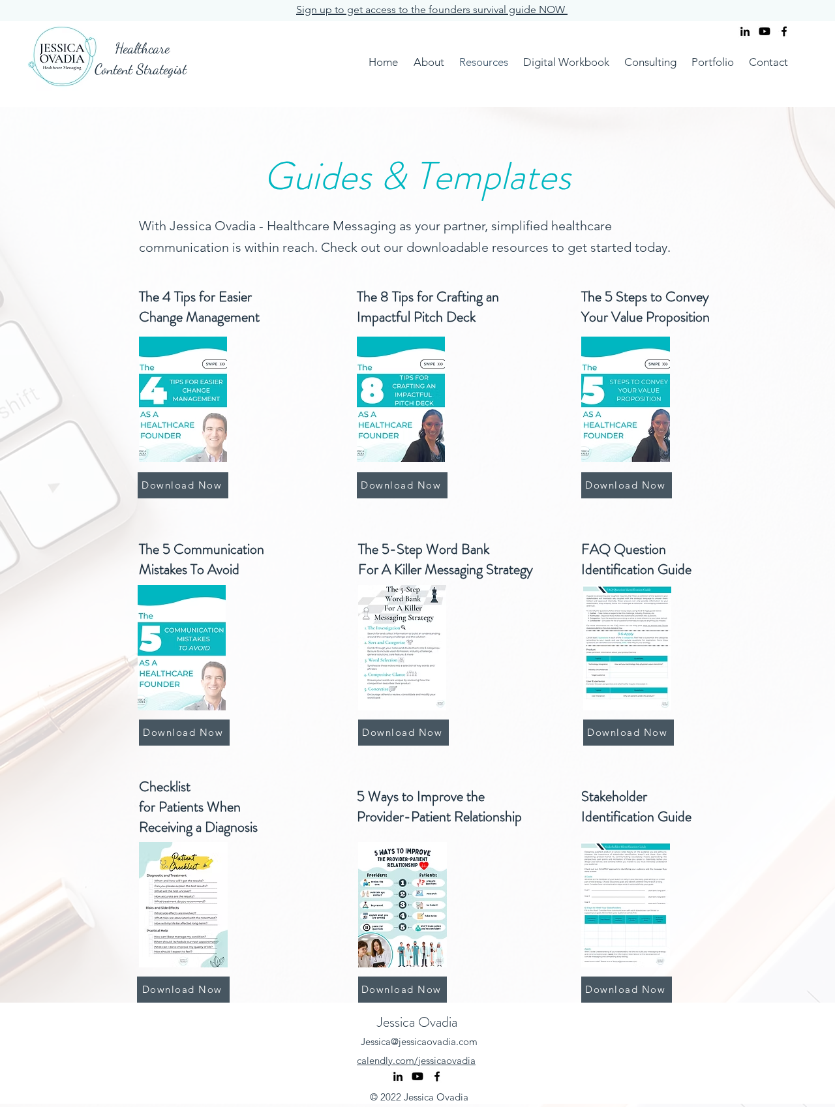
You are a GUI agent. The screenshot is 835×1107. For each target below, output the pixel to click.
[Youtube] (764, 31)
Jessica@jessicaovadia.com (419, 1041)
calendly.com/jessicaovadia (416, 1060)
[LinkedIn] (745, 31)
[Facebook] (784, 31)
